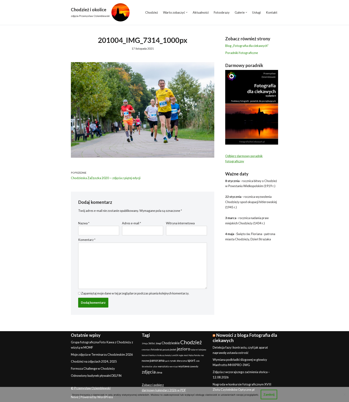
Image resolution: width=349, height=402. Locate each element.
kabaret (194, 349)
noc (202, 355)
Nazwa (83, 223)
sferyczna (181, 360)
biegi (158, 343)
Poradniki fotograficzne (241, 53)
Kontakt (271, 12)
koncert (145, 355)
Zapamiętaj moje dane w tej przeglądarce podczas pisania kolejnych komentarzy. (135, 293)
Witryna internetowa (180, 223)
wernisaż (173, 366)
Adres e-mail (131, 223)
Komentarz (86, 240)
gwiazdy (166, 349)
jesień (173, 349)
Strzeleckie (147, 366)
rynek (173, 360)
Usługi (256, 12)
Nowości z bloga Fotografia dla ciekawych (245, 337)
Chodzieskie (171, 343)
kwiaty (168, 355)
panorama (157, 360)
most (186, 355)
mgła (181, 355)
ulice (155, 366)
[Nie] (344, 394)
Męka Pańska (194, 355)
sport (191, 360)
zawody (194, 366)
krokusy (161, 355)
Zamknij (268, 394)
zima (159, 372)
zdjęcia (149, 371)
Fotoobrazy (222, 12)
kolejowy (202, 349)
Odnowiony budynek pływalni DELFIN (96, 375)
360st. (151, 343)
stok (198, 361)
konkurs (153, 355)
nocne (145, 360)
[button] (187, 12)
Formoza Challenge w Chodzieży (93, 368)
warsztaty (163, 366)
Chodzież (151, 12)
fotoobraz (156, 349)
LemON (174, 355)
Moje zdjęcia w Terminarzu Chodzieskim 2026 (102, 354)
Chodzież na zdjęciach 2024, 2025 (94, 361)
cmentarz (146, 349)
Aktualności (201, 12)
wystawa (183, 366)
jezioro (183, 348)
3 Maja (145, 343)
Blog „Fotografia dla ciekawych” (246, 46)
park (167, 361)
